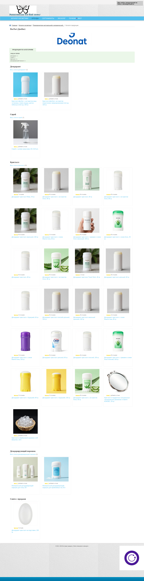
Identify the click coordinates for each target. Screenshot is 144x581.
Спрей (12, 57)
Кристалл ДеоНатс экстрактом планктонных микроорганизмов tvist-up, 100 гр (56, 103)
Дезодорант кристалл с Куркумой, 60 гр (25, 317)
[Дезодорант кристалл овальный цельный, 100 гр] (87, 301)
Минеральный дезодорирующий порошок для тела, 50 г (22, 486)
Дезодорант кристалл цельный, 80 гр (55, 357)
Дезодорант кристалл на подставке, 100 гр (25, 531)
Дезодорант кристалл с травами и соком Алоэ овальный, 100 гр (87, 238)
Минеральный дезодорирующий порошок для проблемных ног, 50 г (54, 486)
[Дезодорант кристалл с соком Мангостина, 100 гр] (25, 341)
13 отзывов (52, 234)
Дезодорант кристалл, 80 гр (21, 277)
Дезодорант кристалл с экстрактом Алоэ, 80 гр (116, 197)
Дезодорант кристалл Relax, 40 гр (23, 197)
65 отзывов (52, 194)
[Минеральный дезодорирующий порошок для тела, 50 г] (25, 469)
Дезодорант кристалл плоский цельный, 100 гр (56, 318)
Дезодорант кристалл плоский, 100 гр (86, 357)
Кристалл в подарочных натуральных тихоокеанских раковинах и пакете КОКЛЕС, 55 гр (117, 399)
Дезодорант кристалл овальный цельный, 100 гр (84, 318)
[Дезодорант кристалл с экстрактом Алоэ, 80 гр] (118, 180)
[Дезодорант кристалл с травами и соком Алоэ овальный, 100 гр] (87, 220)
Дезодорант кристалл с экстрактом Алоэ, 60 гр (54, 197)
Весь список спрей (17, 117)
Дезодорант (14, 55)
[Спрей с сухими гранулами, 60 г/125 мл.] (25, 132)
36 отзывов (83, 194)
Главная (14, 25)
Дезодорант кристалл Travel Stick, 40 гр (86, 277)
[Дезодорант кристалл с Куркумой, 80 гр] (25, 381)
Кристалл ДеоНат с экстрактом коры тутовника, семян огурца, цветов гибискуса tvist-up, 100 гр (24, 103)
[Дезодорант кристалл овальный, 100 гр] (25, 220)
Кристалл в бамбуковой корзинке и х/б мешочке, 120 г (25, 438)
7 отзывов (21, 194)
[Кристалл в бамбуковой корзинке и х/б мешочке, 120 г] (25, 421)
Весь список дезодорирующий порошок (24, 454)
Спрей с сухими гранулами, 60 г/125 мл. (25, 149)
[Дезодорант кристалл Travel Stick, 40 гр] (87, 260)
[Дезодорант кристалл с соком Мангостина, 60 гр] (56, 220)
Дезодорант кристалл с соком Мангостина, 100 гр (22, 358)
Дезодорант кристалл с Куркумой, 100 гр (56, 398)
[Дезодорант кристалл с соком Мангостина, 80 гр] (118, 301)
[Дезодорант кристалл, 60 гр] (87, 180)
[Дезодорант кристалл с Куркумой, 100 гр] (56, 381)
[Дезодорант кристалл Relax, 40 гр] (25, 180)
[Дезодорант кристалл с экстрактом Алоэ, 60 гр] (56, 180)
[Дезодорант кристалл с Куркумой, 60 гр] (25, 301)
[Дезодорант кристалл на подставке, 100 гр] (25, 514)
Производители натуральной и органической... (48, 25)
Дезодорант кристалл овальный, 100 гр (25, 237)
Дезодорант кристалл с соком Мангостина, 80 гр (114, 318)
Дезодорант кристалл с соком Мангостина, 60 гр (53, 238)
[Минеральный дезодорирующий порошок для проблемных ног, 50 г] (56, 469)
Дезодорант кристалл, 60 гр (82, 197)
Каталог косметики (25, 25)
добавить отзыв (22, 98)
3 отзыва (20, 528)
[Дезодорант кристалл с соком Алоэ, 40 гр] (118, 220)
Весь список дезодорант (19, 69)
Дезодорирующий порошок (18, 60)
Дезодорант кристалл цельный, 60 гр (116, 277)
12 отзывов (21, 315)
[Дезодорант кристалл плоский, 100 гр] (87, 341)
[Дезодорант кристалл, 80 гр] (25, 260)
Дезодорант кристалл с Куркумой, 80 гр (25, 398)
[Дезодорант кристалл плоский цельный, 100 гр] (56, 301)
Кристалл (13, 59)
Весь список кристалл (18, 165)
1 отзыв (82, 275)
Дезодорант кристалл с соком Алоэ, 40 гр (117, 238)
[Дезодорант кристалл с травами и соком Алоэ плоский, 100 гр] (118, 341)
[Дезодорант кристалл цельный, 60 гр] (118, 260)
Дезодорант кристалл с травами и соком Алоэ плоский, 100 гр (118, 358)
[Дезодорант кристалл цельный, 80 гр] (56, 341)
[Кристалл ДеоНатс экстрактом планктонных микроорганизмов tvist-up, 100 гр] (56, 84)
